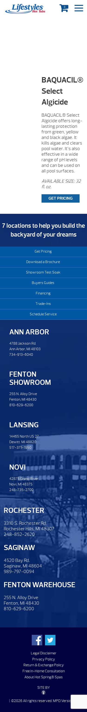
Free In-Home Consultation (44, 671)
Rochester (24, 510)
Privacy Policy (43, 659)
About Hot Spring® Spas (43, 677)
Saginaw (19, 547)
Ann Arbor (29, 332)
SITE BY (43, 687)
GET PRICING (60, 198)
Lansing (24, 425)
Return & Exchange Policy (43, 665)
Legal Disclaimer (43, 653)
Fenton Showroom (30, 378)
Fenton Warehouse (39, 585)
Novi (17, 467)
